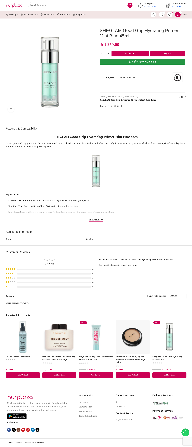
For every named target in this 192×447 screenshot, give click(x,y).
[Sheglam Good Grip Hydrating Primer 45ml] (169, 337)
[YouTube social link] (23, 430)
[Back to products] (182, 96)
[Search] (129, 5)
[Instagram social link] (18, 430)
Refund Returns (86, 411)
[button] (142, 62)
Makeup (112, 96)
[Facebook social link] (108, 106)
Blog (118, 402)
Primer (78, 143)
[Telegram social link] (121, 106)
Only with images (157, 296)
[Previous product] (179, 96)
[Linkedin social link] (118, 106)
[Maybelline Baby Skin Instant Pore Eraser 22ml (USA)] (96, 337)
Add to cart (130, 53)
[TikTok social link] (37, 430)
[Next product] (185, 96)
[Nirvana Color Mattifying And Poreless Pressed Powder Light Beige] (133, 337)
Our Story (83, 402)
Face (120, 96)
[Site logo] (14, 5)
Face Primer (130, 96)
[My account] (153, 14)
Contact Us (120, 406)
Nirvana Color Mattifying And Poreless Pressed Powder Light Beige (131, 359)
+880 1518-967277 (152, 6)
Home (102, 96)
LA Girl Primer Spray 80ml (18, 356)
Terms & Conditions (88, 416)
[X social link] (111, 106)
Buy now (167, 53)
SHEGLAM (46, 143)
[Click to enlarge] (11, 109)
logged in (115, 265)
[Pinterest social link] (115, 106)
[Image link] (20, 397)
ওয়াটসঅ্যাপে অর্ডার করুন (144, 62)
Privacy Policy (85, 406)
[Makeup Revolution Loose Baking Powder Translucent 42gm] (59, 337)
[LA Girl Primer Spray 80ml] (23, 337)
